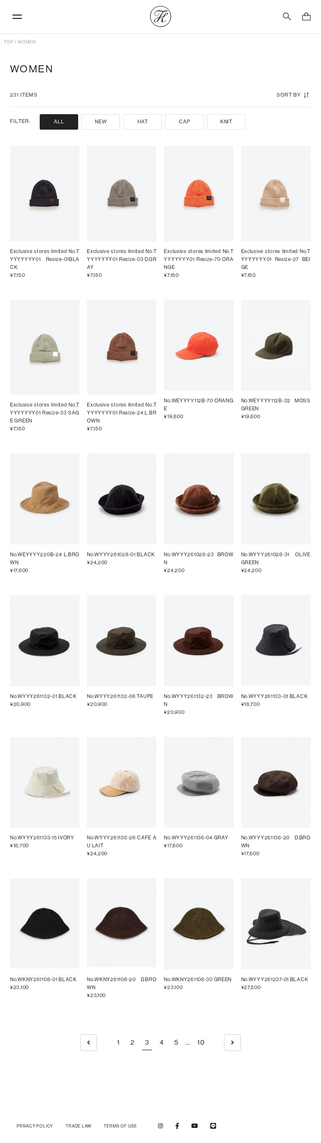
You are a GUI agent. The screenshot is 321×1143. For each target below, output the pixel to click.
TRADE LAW (78, 1126)
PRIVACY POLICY (35, 1126)
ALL (59, 122)
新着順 (290, 124)
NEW (101, 122)
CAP (184, 122)
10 (201, 1042)
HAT (143, 122)
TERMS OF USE (120, 1126)
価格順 (290, 110)
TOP (8, 42)
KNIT (226, 122)
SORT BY (289, 95)
